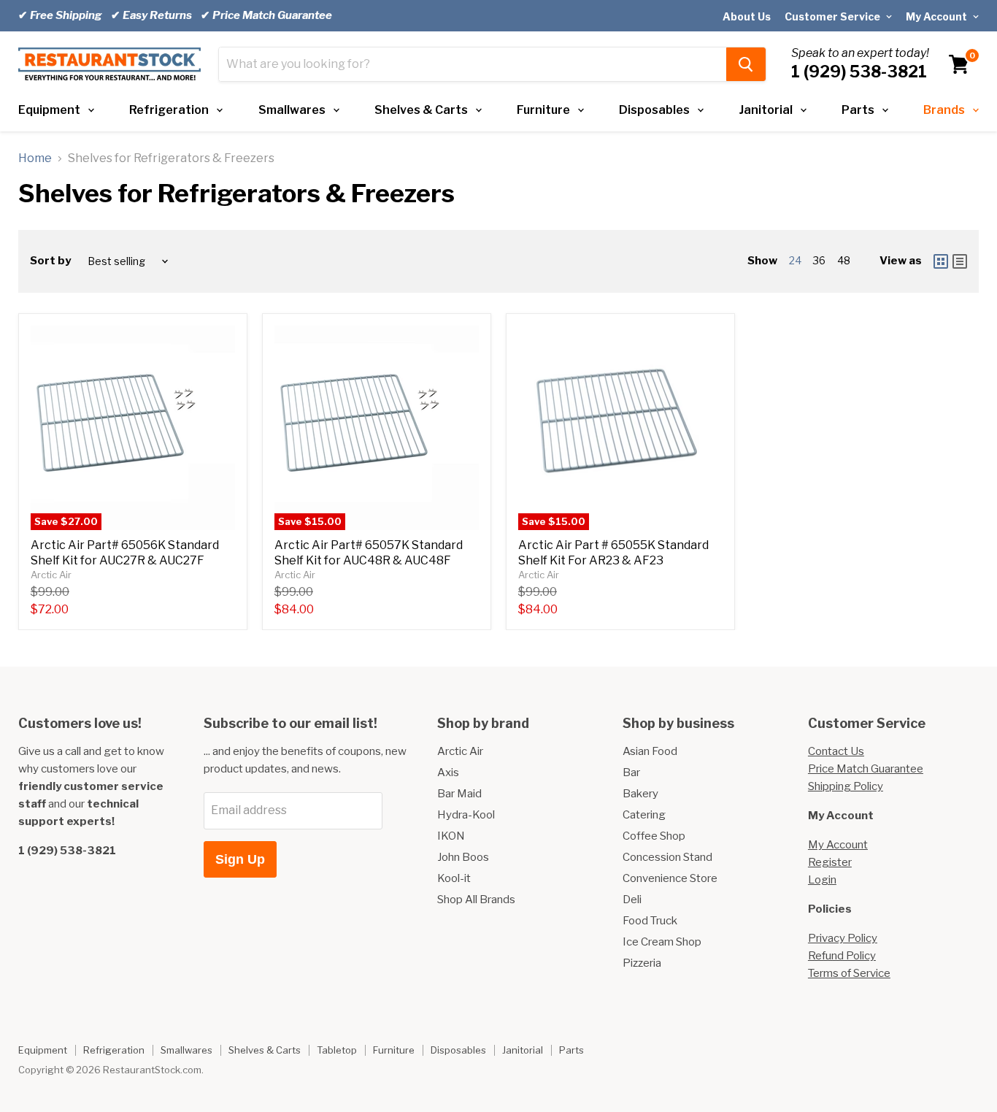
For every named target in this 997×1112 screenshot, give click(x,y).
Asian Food (650, 751)
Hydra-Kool (466, 814)
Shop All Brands (476, 899)
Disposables (654, 110)
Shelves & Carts (421, 110)
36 (819, 260)
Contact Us (836, 751)
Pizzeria (642, 963)
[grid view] (941, 261)
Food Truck (650, 920)
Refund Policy (842, 955)
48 (843, 260)
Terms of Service (849, 973)
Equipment (49, 110)
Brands (944, 110)
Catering (644, 814)
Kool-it (454, 878)
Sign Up (240, 859)
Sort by (50, 261)
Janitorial (766, 110)
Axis (448, 772)
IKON (451, 836)
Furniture (543, 110)
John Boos (463, 857)
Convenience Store (670, 878)
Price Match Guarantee (865, 768)
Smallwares (292, 110)
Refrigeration (169, 110)
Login (822, 879)
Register (830, 862)
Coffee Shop (654, 836)
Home (35, 158)
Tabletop (337, 1050)
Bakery (640, 793)
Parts (858, 110)
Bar (631, 772)
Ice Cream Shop (662, 941)
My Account (937, 16)
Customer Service (833, 16)
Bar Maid (459, 793)
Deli (632, 899)
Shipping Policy (845, 786)
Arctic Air (51, 574)
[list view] (959, 261)
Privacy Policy (842, 938)
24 (795, 260)
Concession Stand (667, 857)
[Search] (746, 64)
